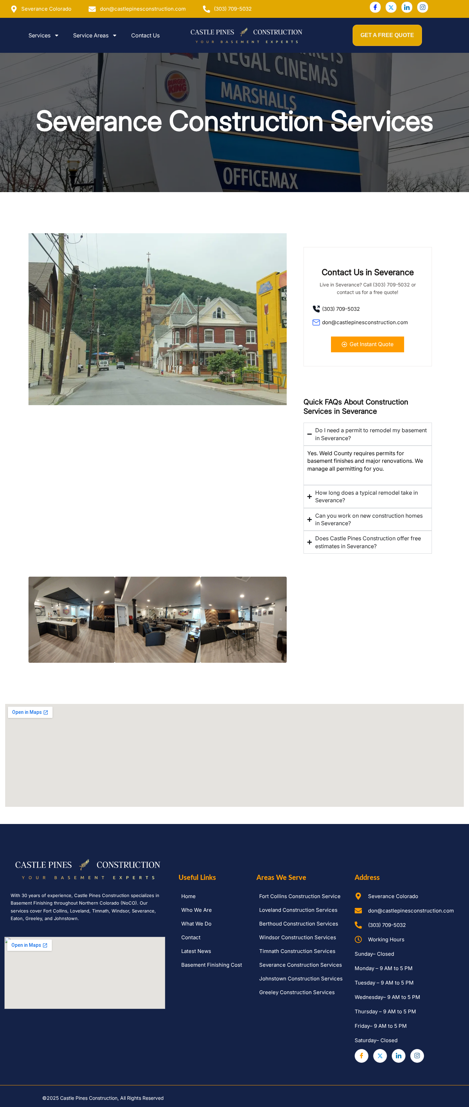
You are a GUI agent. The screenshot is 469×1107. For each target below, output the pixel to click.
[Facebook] (375, 7)
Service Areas (90, 35)
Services (39, 35)
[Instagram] (422, 7)
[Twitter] (391, 7)
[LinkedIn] (406, 7)
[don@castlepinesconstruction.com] (367, 323)
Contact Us (145, 35)
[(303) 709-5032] (367, 310)
